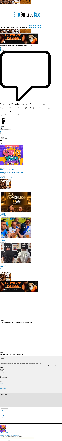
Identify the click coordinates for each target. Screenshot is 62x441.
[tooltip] (3, 118)
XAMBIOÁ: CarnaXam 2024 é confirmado (7, 167)
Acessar (1, 127)
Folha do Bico (4, 50)
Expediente (1, 383)
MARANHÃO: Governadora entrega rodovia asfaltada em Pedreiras (11, 175)
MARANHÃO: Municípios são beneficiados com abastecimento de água (11, 177)
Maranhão (3, 142)
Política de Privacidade (3, 388)
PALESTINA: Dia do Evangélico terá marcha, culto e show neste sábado (3, 214)
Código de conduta (2, 386)
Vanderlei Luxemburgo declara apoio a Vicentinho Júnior (3, 240)
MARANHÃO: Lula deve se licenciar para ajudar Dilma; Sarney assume (11, 172)
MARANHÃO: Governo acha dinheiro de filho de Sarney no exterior (11, 169)
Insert (8, 440)
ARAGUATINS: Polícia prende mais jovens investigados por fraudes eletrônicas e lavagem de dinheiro (3, 266)
